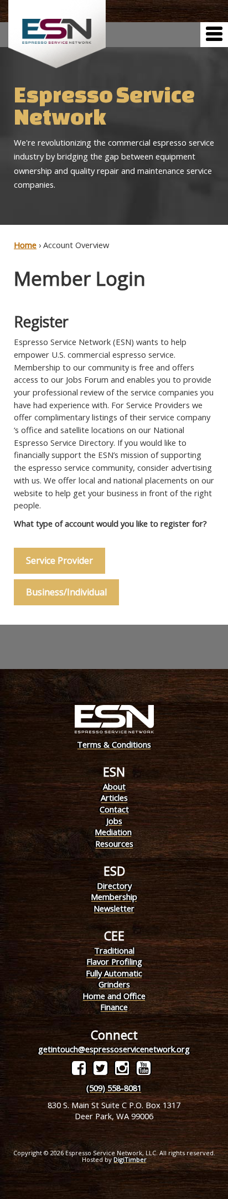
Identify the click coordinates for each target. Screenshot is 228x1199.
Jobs (114, 820)
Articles (114, 797)
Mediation (113, 831)
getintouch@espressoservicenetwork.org (114, 1048)
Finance (114, 1006)
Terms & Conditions (114, 744)
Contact (114, 809)
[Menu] (214, 34)
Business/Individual (66, 592)
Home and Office (114, 995)
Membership (114, 896)
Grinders (114, 984)
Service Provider (59, 560)
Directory (114, 885)
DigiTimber (130, 1159)
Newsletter (114, 908)
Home (25, 244)
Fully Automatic (114, 973)
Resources (114, 843)
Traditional (114, 950)
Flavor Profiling (114, 961)
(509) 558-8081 (114, 1087)
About (114, 786)
